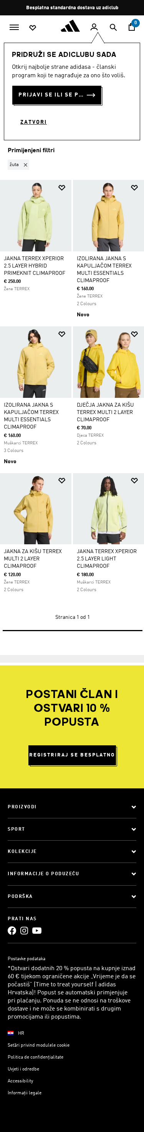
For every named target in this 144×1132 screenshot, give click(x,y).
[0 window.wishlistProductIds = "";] (32, 27)
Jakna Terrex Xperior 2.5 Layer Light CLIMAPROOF (107, 559)
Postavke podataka (26, 959)
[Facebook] (12, 930)
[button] (20, 165)
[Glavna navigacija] (14, 26)
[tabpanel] (72, 392)
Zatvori (33, 122)
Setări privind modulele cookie (39, 1045)
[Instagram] (24, 930)
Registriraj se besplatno (72, 755)
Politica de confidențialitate (35, 1057)
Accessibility (20, 1081)
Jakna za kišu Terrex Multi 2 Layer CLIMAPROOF (33, 559)
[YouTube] (36, 930)
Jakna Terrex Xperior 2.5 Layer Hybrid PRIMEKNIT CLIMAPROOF (34, 266)
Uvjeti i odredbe (23, 1069)
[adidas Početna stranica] (72, 26)
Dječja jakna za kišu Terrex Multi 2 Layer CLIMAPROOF (105, 412)
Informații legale (24, 1093)
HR (21, 1033)
